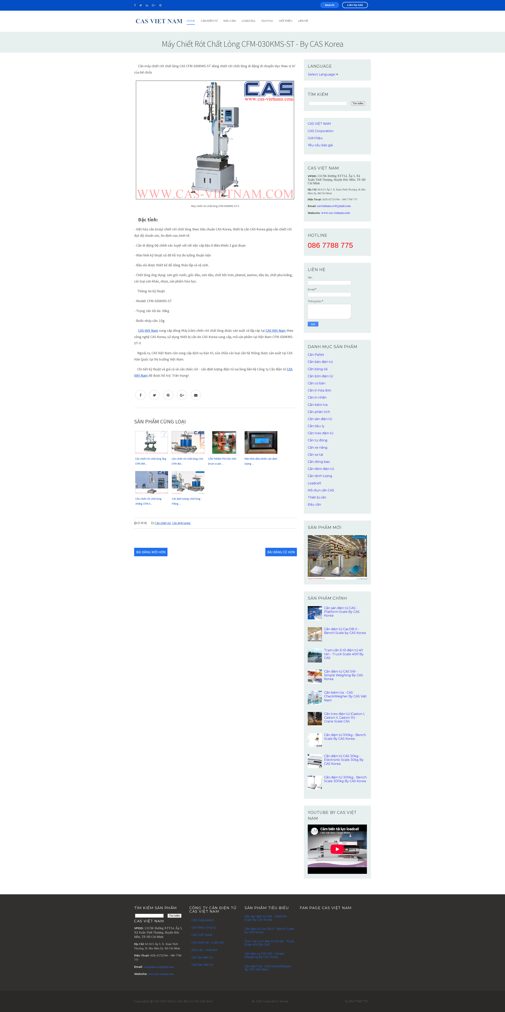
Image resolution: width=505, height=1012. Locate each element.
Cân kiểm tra (317, 405)
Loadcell (249, 20)
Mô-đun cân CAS (321, 490)
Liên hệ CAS (355, 5)
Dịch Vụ (267, 20)
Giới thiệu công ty (204, 927)
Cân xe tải (315, 455)
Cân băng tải (317, 369)
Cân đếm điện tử (321, 469)
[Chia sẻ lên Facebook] (140, 395)
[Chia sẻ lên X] (154, 395)
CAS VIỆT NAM (319, 124)
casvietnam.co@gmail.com (334, 206)
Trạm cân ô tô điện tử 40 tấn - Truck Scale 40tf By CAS (344, 654)
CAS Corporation (321, 131)
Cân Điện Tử (209, 20)
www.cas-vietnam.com (335, 213)
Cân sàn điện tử (320, 419)
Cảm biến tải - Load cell (208, 942)
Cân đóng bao (319, 462)
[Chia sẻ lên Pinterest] (168, 395)
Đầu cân (230, 20)
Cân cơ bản (316, 383)
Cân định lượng (181, 523)
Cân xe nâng (317, 447)
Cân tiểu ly (316, 426)
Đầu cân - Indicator (205, 950)
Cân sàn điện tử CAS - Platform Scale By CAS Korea (342, 611)
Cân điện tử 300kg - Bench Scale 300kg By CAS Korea (345, 779)
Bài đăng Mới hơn (151, 552)
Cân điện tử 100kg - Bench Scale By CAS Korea (345, 737)
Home (191, 20)
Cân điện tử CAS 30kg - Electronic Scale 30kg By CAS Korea (344, 759)
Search (329, 5)
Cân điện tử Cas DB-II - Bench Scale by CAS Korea (345, 631)
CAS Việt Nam (148, 330)
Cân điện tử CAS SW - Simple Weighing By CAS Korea (343, 675)
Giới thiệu (315, 138)
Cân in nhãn (317, 397)
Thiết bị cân (317, 497)
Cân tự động (317, 440)
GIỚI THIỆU (285, 20)
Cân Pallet (316, 355)
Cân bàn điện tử (320, 362)
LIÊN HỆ (303, 20)
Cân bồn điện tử (320, 376)
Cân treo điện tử (320, 433)
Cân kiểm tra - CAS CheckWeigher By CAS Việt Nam (345, 696)
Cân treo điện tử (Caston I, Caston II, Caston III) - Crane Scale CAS (344, 717)
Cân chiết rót (163, 523)
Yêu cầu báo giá (320, 145)
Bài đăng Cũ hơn (281, 552)
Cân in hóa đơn (319, 390)
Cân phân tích (319, 412)
